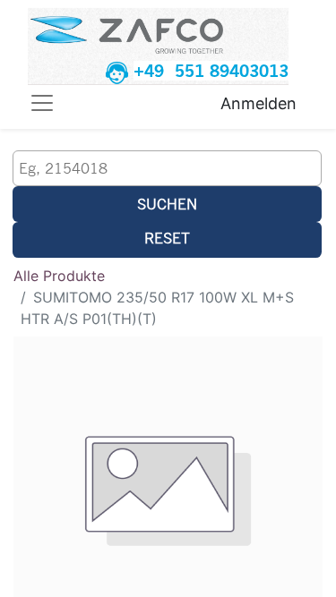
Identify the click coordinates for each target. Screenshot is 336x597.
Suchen (167, 203)
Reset (167, 237)
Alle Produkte (59, 276)
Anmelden (258, 103)
